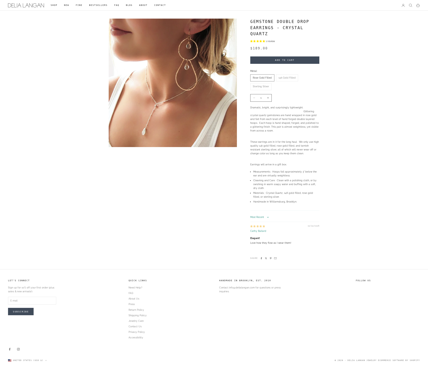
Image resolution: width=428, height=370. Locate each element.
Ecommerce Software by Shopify (399, 360)
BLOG (129, 5)
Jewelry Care (136, 321)
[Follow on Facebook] (9, 349)
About (143, 5)
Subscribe (21, 311)
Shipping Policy (138, 315)
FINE (79, 5)
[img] (257, 226)
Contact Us (135, 326)
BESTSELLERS (98, 5)
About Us (134, 298)
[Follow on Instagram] (18, 349)
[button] (258, 41)
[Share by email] (275, 258)
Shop (54, 5)
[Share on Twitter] (266, 258)
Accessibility (136, 337)
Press (132, 304)
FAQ (116, 5)
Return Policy (136, 310)
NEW (66, 5)
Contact (160, 5)
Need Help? (135, 287)
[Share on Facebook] (261, 258)
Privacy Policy (137, 332)
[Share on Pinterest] (270, 258)
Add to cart (285, 60)
